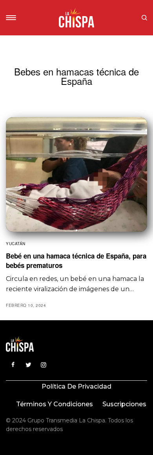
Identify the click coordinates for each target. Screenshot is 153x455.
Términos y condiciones (54, 404)
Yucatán (16, 243)
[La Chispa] (76, 18)
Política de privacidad (76, 386)
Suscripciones (124, 404)
